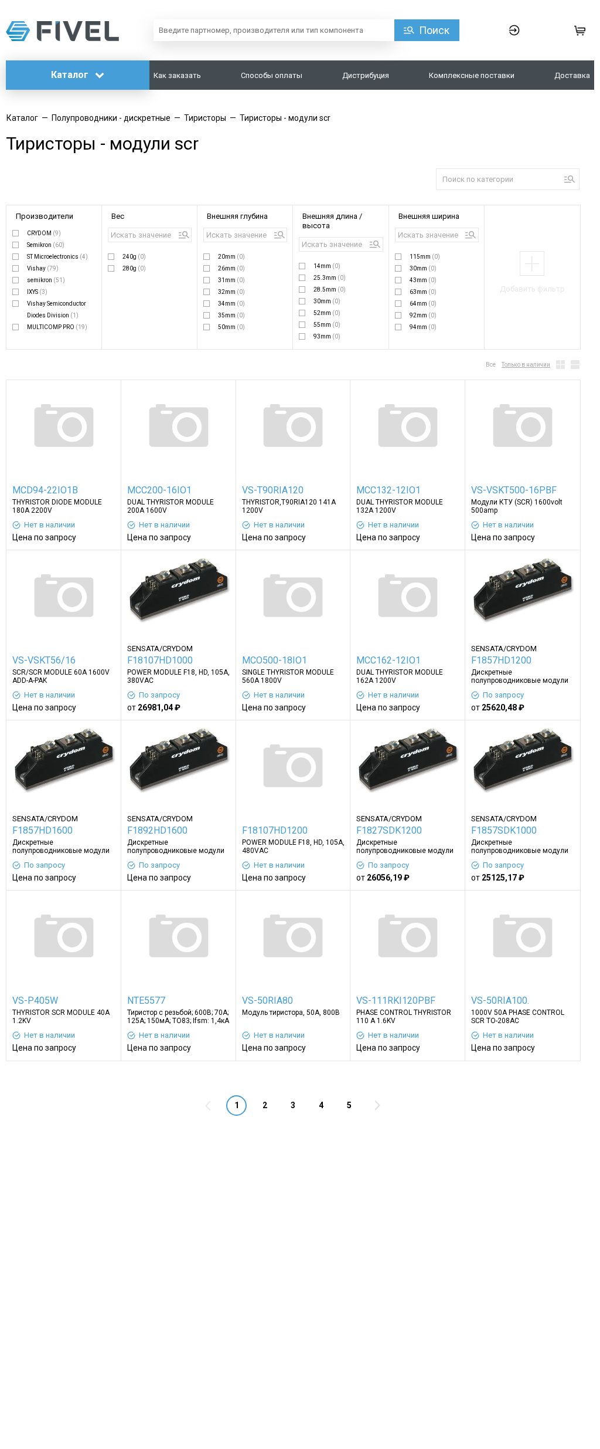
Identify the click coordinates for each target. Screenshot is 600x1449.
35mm (231, 315)
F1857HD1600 (42, 830)
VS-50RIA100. (500, 1000)
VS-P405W (35, 1000)
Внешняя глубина (237, 216)
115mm (425, 256)
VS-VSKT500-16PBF (514, 490)
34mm (231, 303)
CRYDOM (44, 233)
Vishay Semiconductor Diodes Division (56, 309)
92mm (423, 315)
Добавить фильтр (532, 289)
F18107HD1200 (275, 830)
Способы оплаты (271, 75)
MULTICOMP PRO (57, 327)
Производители (44, 216)
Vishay (43, 268)
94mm (423, 327)
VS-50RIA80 (267, 1000)
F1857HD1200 (501, 660)
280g (134, 268)
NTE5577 (146, 1000)
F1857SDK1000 (504, 830)
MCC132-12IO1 (388, 490)
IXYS (37, 292)
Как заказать (177, 75)
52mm (326, 313)
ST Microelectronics (57, 256)
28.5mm (329, 289)
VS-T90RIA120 (273, 490)
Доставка (572, 75)
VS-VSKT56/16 (44, 660)
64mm (423, 303)
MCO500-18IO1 (274, 660)
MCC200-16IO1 (159, 490)
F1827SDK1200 (389, 830)
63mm (423, 292)
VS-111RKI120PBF (395, 1000)
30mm (326, 301)
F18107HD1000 (160, 660)
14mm (326, 266)
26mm (231, 268)
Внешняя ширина (428, 216)
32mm (231, 292)
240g (134, 256)
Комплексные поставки (471, 75)
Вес (117, 216)
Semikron (45, 245)
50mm (231, 327)
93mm (326, 336)
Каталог (71, 74)
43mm (423, 280)
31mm (231, 280)
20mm (231, 256)
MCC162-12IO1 (388, 660)
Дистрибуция (365, 75)
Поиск (434, 30)
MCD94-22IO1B (45, 490)
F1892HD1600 (157, 830)
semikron (46, 280)
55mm (326, 324)
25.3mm (329, 278)
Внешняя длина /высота (332, 221)
